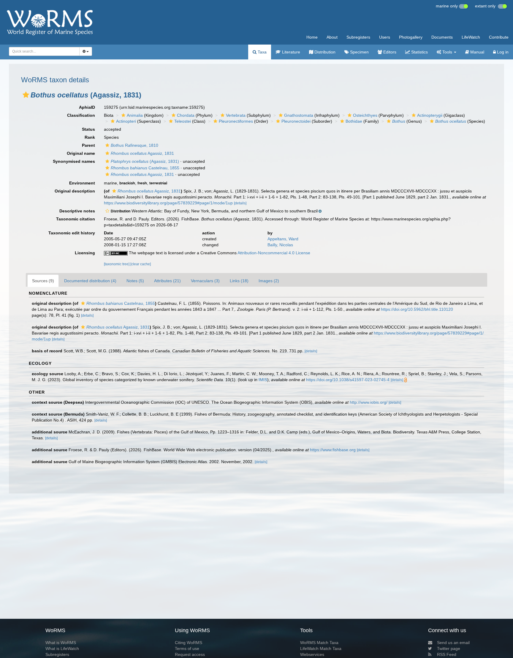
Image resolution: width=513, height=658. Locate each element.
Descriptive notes (77, 211)
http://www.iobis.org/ (368, 402)
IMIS (263, 379)
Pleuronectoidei (296, 121)
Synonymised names (74, 161)
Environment (82, 183)
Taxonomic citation (75, 219)
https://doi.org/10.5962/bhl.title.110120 (417, 309)
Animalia (135, 115)
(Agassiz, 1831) (145, 161)
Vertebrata (236, 115)
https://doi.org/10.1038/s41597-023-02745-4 (348, 379)
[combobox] (44, 51)
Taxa (261, 52)
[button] (26, 94)
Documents (442, 37)
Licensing (85, 252)
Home (312, 37)
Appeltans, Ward (282, 238)
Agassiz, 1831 (142, 153)
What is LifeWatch (62, 648)
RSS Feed (446, 654)
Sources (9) (43, 280)
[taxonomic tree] (117, 264)
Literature (290, 52)
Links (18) (239, 280)
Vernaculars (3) (205, 280)
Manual (476, 52)
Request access (190, 654)
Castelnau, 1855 (145, 167)
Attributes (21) (167, 280)
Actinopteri (126, 121)
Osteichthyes (365, 115)
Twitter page (448, 648)
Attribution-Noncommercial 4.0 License (274, 252)
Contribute (499, 37)
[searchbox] (42, 51)
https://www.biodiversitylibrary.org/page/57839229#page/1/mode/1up (168, 203)
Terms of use (187, 648)
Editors (389, 52)
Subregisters (358, 37)
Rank (90, 137)
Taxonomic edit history (71, 233)
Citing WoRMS (188, 642)
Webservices (312, 654)
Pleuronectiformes (236, 121)
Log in (502, 52)
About (332, 37)
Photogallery (410, 37)
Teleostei (182, 121)
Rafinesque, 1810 (134, 145)
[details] (240, 203)
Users (384, 37)
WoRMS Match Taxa (319, 642)
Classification (81, 115)
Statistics (419, 52)
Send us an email (453, 642)
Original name (81, 153)
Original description (75, 191)
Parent (88, 145)
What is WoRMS (60, 642)
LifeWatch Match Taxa (320, 648)
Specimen (359, 52)
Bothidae (354, 121)
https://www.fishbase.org (333, 449)
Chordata (185, 115)
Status (88, 129)
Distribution (324, 52)
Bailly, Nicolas (280, 244)
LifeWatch (471, 37)
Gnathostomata (298, 115)
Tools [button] (447, 52)
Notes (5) (135, 280)
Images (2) (269, 280)
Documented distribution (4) (90, 280)
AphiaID (87, 107)
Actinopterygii (429, 115)
